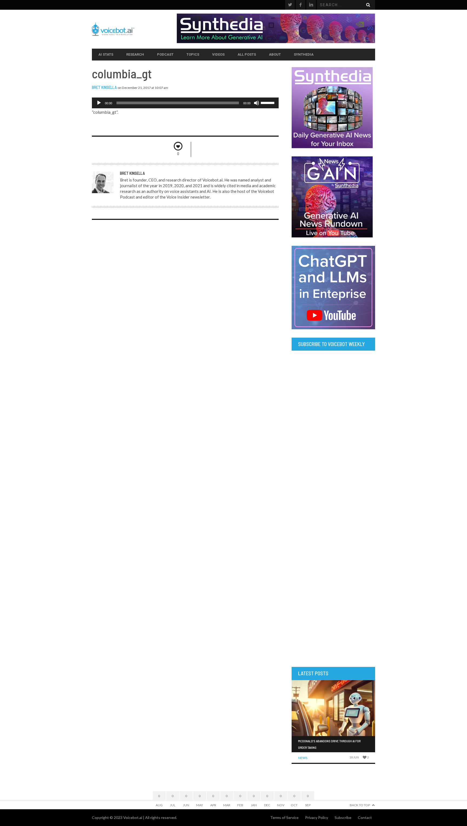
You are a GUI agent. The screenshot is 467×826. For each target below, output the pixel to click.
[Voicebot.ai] (134, 29)
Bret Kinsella (104, 87)
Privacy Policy (316, 817)
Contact (365, 817)
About (275, 54)
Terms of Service (284, 817)
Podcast (165, 54)
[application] (185, 103)
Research (135, 54)
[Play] (99, 103)
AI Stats (105, 54)
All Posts (247, 54)
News (302, 758)
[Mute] (256, 103)
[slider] (268, 102)
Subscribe (343, 817)
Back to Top (360, 805)
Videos (218, 54)
